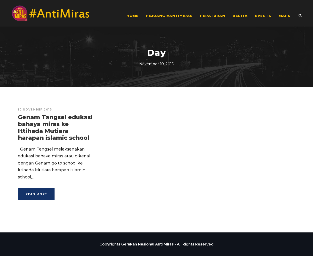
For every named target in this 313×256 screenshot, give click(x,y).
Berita (240, 15)
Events (263, 15)
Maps (285, 15)
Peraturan (212, 15)
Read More (36, 194)
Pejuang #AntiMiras (169, 15)
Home (132, 15)
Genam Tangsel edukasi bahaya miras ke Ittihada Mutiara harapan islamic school (55, 127)
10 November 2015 (35, 109)
